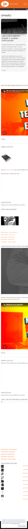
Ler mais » (4, 70)
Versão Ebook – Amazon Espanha (8, 241)
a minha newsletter (10, 169)
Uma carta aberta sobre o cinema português (11, 38)
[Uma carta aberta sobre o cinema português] (14, 26)
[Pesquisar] (14, 9)
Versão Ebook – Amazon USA (7, 239)
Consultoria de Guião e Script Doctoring (10, 299)
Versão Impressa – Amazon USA (8, 234)
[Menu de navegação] (25, 4)
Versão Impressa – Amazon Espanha (9, 232)
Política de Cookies (16, 523)
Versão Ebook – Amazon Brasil (7, 237)
